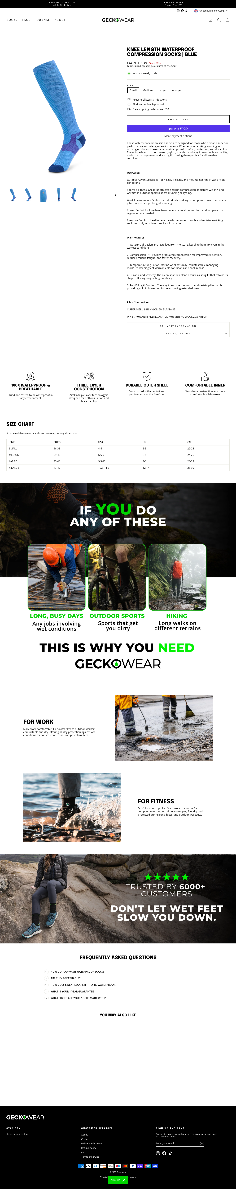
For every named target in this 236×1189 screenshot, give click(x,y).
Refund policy (88, 1147)
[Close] (123, 1180)
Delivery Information (92, 1143)
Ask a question (178, 333)
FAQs (26, 20)
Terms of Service (90, 1156)
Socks (12, 20)
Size (130, 85)
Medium (148, 90)
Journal (42, 20)
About (60, 20)
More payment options (178, 136)
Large (162, 90)
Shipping (147, 66)
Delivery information (178, 326)
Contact (85, 1139)
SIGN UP (115, 1180)
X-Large (176, 90)
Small (133, 90)
